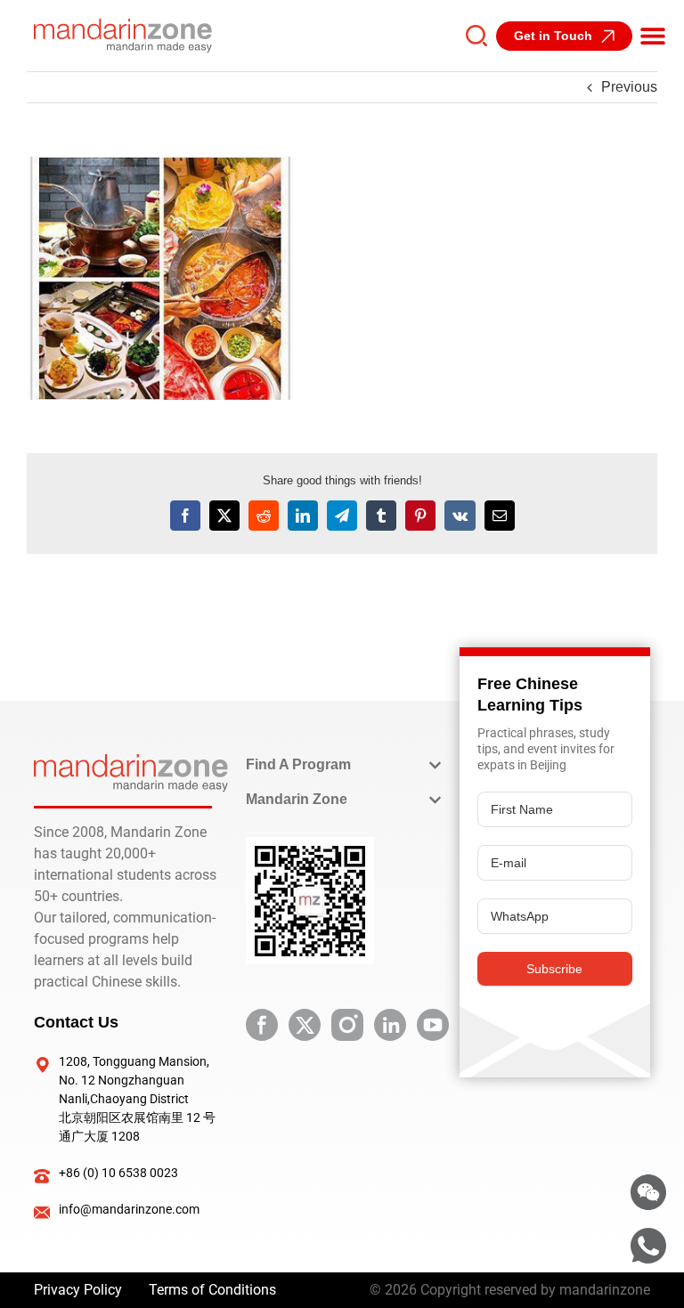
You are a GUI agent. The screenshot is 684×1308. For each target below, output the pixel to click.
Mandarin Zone (296, 799)
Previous (629, 86)
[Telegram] (342, 515)
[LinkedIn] (303, 515)
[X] (224, 515)
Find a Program (298, 764)
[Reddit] (263, 515)
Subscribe (554, 969)
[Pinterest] (420, 515)
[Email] (499, 515)
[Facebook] (185, 515)
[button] (652, 35)
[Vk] (460, 515)
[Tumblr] (381, 515)
